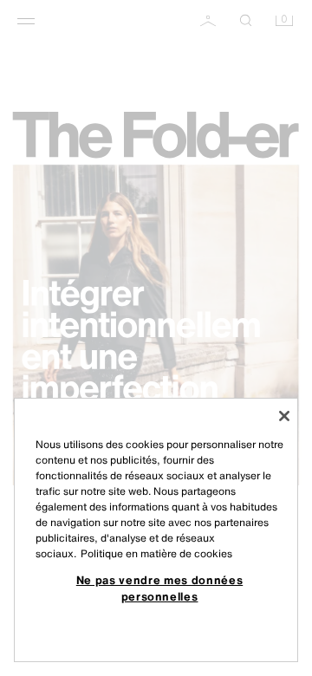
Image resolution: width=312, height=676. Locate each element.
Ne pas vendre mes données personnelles (159, 587)
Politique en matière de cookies (156, 553)
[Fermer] (284, 416)
